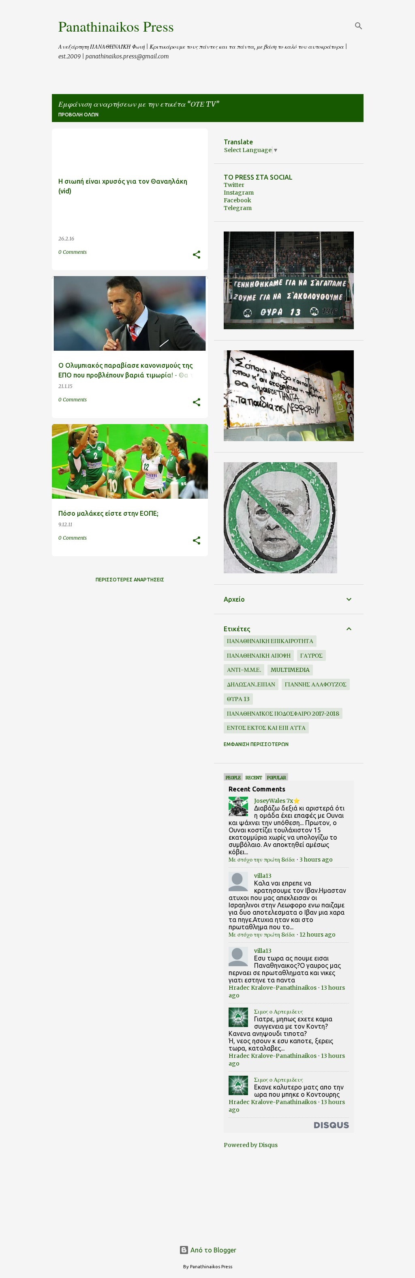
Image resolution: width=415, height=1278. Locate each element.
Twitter (234, 185)
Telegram (238, 208)
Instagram (239, 192)
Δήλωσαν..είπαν (251, 684)
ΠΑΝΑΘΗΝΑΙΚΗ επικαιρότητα (270, 641)
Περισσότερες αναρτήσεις (130, 579)
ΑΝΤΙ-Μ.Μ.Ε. (244, 669)
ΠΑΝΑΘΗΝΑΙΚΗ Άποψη (259, 655)
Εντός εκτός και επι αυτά (266, 727)
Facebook (237, 200)
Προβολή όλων (78, 114)
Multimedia (290, 669)
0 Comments (72, 252)
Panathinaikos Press (116, 26)
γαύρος (311, 655)
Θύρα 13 (238, 699)
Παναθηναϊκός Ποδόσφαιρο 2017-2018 (283, 713)
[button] (196, 255)
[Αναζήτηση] (359, 26)
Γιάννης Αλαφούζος (316, 684)
